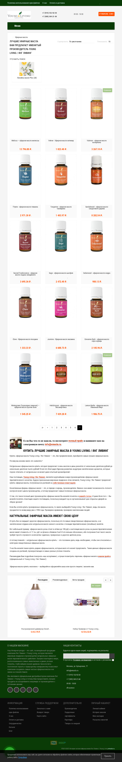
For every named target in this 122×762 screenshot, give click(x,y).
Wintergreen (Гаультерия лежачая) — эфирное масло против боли (25, 406)
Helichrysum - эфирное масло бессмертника (61, 406)
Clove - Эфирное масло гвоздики (25, 339)
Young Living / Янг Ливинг (34, 477)
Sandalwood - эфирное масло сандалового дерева (96, 208)
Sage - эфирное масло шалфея (61, 273)
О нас (44, 3)
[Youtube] (16, 689)
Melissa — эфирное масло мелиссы (25, 141)
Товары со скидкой (72, 723)
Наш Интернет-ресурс (16, 650)
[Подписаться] (112, 656)
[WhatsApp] (23, 689)
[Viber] (35, 689)
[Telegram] (29, 689)
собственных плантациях (64, 483)
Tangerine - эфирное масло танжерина (61, 208)
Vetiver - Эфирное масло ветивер (61, 141)
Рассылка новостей (100, 720)
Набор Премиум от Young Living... (86, 629)
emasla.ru (111, 748)
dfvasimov (71, 688)
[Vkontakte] (10, 689)
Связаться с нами (43, 709)
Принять (107, 756)
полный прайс (75, 440)
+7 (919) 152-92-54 (49, 13)
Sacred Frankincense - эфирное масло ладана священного (25, 274)
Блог (10, 731)
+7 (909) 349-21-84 (49, 17)
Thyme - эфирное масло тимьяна (25, 207)
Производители (71, 709)
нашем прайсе (104, 556)
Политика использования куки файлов (23, 3)
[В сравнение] (42, 623)
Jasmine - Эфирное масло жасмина (61, 339)
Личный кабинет (99, 709)
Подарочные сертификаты (70, 714)
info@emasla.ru (53, 444)
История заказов (99, 712)
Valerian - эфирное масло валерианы (97, 141)
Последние (43, 580)
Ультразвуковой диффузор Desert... (35, 629)
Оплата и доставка (57, 3)
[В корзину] (28, 623)
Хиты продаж (78, 580)
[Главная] (10, 37)
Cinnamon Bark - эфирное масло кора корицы (97, 340)
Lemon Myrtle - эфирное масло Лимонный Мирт (96, 406)
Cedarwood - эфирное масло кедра (96, 273)
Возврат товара (43, 712)
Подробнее (22, 757)
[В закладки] (35, 623)
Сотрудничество (15, 723)
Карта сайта (41, 716)
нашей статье (85, 496)
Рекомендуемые (60, 580)
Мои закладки (98, 716)
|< (42, 427)
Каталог (12, 727)
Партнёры (68, 720)
